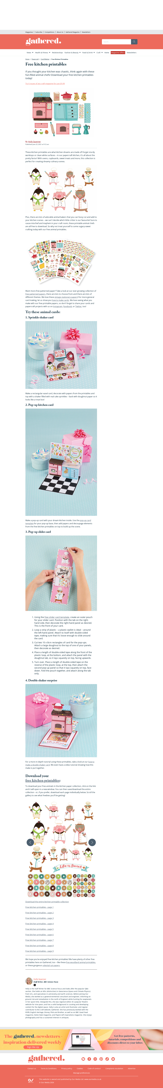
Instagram (57, 306)
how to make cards (60, 300)
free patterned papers (35, 294)
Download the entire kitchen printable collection (47, 901)
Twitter (78, 306)
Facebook (67, 306)
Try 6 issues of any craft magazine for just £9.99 (45, 83)
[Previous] (30, 842)
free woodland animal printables (80, 962)
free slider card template (57, 617)
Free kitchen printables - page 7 (39, 940)
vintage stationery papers (66, 297)
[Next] (92, 842)
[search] (134, 41)
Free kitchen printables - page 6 (39, 934)
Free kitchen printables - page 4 (39, 923)
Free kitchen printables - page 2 (39, 912)
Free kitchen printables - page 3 (39, 918)
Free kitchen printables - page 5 (39, 929)
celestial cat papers (51, 965)
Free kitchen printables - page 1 (39, 907)
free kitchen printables (42, 781)
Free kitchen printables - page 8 (39, 945)
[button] (61, 849)
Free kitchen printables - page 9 (39, 951)
